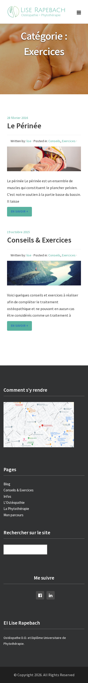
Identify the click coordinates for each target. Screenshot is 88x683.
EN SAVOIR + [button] (19, 211)
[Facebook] (40, 595)
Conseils (54, 141)
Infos (7, 496)
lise (29, 141)
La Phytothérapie (16, 508)
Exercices (69, 141)
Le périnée (24, 125)
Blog (7, 484)
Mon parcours (13, 515)
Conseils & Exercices (39, 240)
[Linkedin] (50, 595)
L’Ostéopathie (14, 502)
